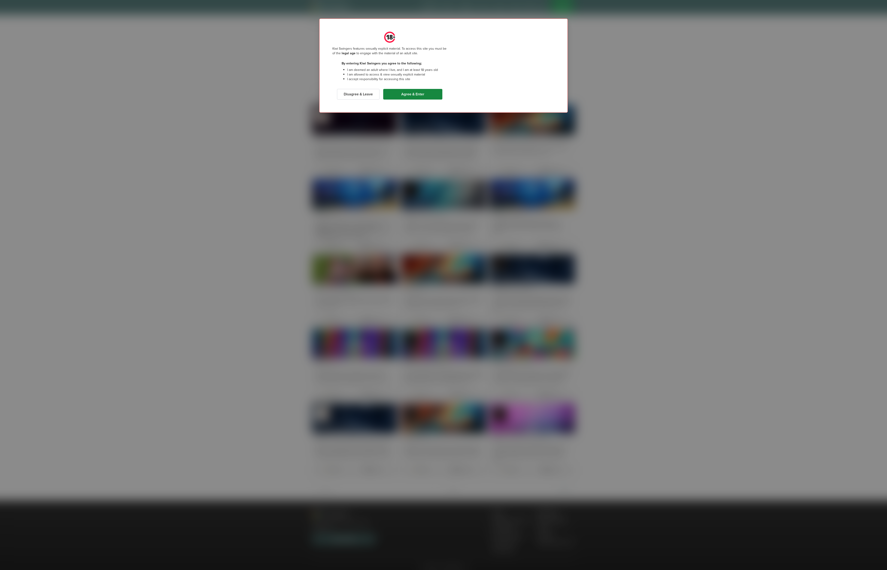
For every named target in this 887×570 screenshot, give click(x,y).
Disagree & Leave (358, 94)
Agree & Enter (412, 94)
